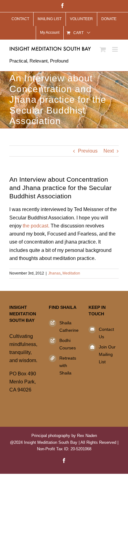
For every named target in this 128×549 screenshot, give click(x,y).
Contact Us (106, 333)
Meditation (71, 273)
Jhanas (54, 273)
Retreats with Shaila (67, 365)
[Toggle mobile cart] (103, 49)
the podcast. (35, 225)
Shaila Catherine (69, 326)
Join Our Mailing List (107, 354)
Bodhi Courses (67, 344)
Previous (88, 150)
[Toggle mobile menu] (115, 49)
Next (108, 150)
